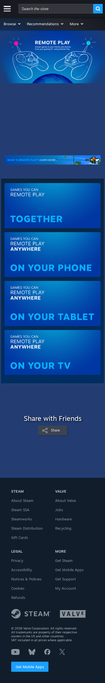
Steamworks (21, 519)
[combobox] (55, 8)
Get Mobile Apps (30, 666)
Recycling (63, 528)
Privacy (17, 560)
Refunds (18, 597)
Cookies (17, 588)
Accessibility (21, 569)
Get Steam (64, 560)
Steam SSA (20, 509)
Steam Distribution (27, 528)
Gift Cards (19, 537)
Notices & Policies (26, 579)
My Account (65, 588)
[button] (12, 23)
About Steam (22, 500)
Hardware (63, 519)
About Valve (65, 500)
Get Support (65, 579)
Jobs (59, 509)
